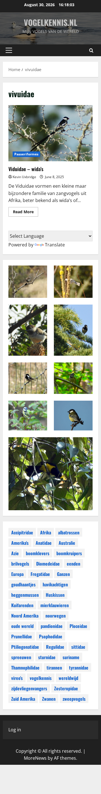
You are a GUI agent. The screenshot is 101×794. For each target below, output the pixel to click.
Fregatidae (40, 574)
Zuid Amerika (23, 698)
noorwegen (55, 615)
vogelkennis (41, 678)
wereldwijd (68, 678)
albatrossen (68, 532)
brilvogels (20, 563)
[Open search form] (91, 50)
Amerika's (20, 542)
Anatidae (44, 542)
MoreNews (35, 758)
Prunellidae (21, 636)
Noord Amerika (24, 615)
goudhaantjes (23, 584)
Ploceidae (78, 626)
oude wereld (22, 626)
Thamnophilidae (25, 667)
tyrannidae (78, 667)
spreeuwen (21, 657)
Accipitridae (22, 532)
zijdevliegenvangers (29, 688)
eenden (73, 563)
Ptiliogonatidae (25, 646)
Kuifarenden (22, 605)
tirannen (54, 667)
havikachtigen (55, 584)
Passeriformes (26, 154)
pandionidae (52, 626)
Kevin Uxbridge (24, 176)
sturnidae (47, 657)
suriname (71, 657)
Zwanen (49, 698)
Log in (14, 730)
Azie (15, 553)
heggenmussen (25, 594)
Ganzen (63, 574)
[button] (9, 50)
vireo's (17, 678)
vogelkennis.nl (50, 22)
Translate (55, 245)
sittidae (78, 646)
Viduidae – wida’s (50, 133)
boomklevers (37, 553)
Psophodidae (50, 636)
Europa (17, 574)
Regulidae (55, 646)
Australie (67, 542)
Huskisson (55, 594)
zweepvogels (74, 698)
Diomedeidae (48, 563)
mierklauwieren (54, 605)
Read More (25, 213)
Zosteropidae (66, 688)
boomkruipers (69, 553)
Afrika (45, 532)
